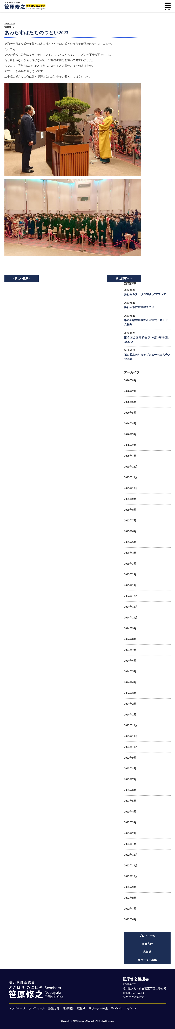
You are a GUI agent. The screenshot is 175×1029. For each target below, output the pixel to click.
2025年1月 (130, 585)
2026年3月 (130, 434)
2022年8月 (130, 897)
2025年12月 (131, 466)
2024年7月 (130, 649)
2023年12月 (131, 725)
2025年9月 (130, 498)
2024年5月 (130, 671)
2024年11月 (131, 606)
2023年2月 (130, 833)
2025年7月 (130, 520)
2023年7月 (130, 779)
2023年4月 (130, 811)
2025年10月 (131, 488)
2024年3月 (130, 693)
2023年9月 (130, 757)
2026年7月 (130, 391)
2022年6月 (130, 919)
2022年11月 (131, 865)
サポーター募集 (147, 959)
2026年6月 (130, 401)
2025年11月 (131, 477)
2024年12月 (131, 596)
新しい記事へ (21, 278)
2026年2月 (130, 445)
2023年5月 (130, 800)
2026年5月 (130, 412)
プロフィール (147, 935)
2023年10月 (131, 746)
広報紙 (81, 1008)
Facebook (116, 1008)
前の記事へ (124, 278)
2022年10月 (131, 876)
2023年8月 (130, 768)
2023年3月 (130, 822)
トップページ (17, 1008)
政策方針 (147, 943)
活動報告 (9, 27)
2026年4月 (130, 423)
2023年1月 (130, 843)
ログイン (130, 1008)
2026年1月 (130, 455)
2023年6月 (130, 790)
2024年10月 (131, 617)
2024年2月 (130, 703)
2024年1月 (130, 714)
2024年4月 (130, 682)
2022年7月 (130, 908)
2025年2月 (130, 574)
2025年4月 (130, 552)
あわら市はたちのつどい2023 (36, 32)
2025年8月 (130, 509)
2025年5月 (130, 542)
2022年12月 (131, 854)
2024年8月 (130, 639)
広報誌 (147, 951)
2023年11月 (131, 736)
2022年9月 (130, 887)
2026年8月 (130, 380)
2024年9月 (130, 628)
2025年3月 (130, 563)
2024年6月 (130, 660)
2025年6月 (130, 531)
